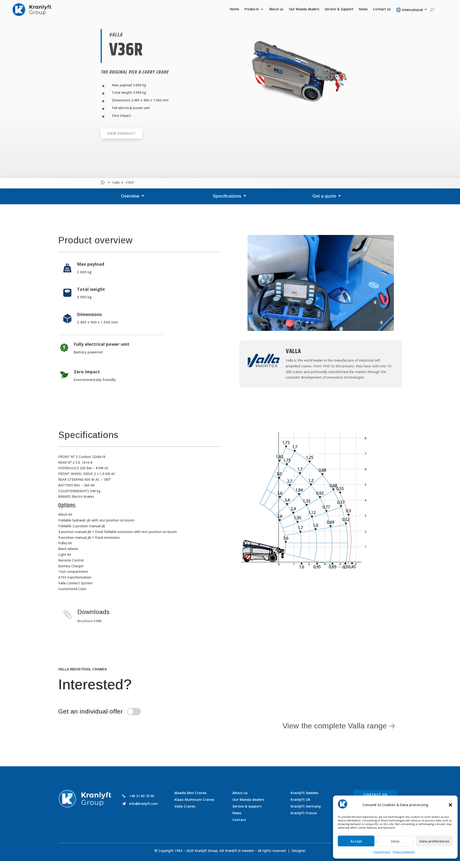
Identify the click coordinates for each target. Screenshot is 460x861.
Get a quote (324, 196)
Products (251, 9)
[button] (450, 804)
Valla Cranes (184, 806)
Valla (116, 182)
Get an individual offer (90, 711)
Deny (395, 841)
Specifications (227, 196)
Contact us (382, 9)
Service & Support (339, 9)
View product (121, 133)
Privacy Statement (404, 852)
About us (276, 9)
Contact (239, 819)
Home (234, 9)
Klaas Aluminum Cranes (194, 799)
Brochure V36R (89, 621)
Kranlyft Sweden (304, 793)
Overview (130, 196)
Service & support (247, 806)
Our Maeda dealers (304, 9)
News (363, 9)
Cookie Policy (382, 852)
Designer (299, 850)
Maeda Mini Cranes (190, 793)
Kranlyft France (304, 813)
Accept (356, 841)
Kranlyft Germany (306, 806)
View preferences (434, 841)
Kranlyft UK (300, 799)
